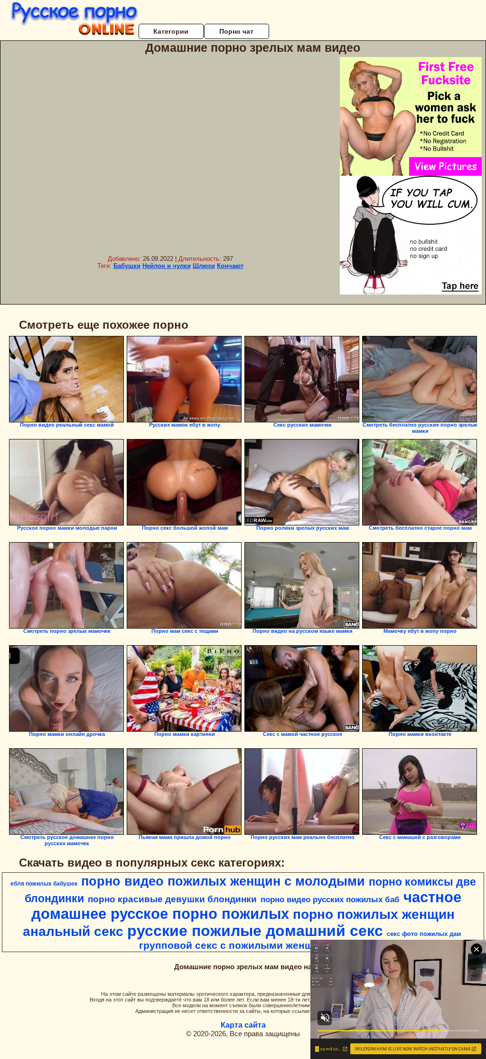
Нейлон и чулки (166, 265)
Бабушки (126, 265)
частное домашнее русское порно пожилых (246, 905)
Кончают (230, 265)
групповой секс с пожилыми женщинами (242, 945)
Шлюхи (204, 265)
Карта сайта (243, 1025)
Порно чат (236, 31)
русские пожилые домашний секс (255, 930)
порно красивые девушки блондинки (172, 899)
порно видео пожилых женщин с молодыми (223, 881)
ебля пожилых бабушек (43, 883)
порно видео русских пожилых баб (330, 899)
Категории (170, 31)
